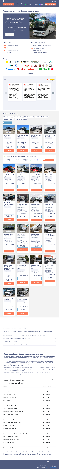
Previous (6, 92)
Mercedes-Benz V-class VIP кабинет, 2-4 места (8, 204)
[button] (29, 326)
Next (53, 92)
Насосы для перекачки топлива (50, 467)
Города (24, 461)
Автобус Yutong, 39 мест (22, 136)
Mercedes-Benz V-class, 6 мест (50, 205)
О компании (5, 461)
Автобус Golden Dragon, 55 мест (49, 175)
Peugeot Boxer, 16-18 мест (50, 266)
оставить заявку (49, 159)
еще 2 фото (50, 202)
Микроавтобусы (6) (7, 116)
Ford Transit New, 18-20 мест (8, 298)
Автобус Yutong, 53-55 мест (21, 175)
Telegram (36, 4)
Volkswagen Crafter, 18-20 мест (22, 298)
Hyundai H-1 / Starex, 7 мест (21, 235)
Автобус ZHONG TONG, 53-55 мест (36, 175)
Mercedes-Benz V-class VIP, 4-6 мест (22, 205)
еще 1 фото (9, 132)
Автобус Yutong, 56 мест (9, 175)
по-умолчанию (51, 122)
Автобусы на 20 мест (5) (17, 116)
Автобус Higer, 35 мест (8, 136)
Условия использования (17, 461)
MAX (42, 4)
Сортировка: (45, 122)
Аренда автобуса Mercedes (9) (24, 453)
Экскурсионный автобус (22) (21, 119)
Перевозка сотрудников (12, 45)
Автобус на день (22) (35, 453)
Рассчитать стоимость (9, 147)
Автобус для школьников (12, 50)
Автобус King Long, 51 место (50, 136)
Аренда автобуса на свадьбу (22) (31, 454)
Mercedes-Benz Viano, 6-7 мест (35, 205)
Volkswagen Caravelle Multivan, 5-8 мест (50, 236)
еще (9, 99)
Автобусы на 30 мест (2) (29, 116)
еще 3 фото (50, 132)
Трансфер (9, 47)
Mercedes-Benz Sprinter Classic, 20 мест (36, 267)
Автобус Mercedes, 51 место (36, 136)
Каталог (9, 4)
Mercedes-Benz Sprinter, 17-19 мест (21, 267)
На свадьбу (9, 52)
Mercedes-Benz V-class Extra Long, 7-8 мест (9, 236)
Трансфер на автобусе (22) (8, 119)
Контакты (10, 461)
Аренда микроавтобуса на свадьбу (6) (12, 455)
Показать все (29, 73)
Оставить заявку (52, 461)
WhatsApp (29, 4)
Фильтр (7, 122)
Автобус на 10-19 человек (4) (27, 451)
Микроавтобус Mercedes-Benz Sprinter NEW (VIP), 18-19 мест (9, 267)
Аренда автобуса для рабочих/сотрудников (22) (14, 454)
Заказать (9, 150)
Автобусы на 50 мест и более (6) (42, 116)
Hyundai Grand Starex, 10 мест (35, 235)
